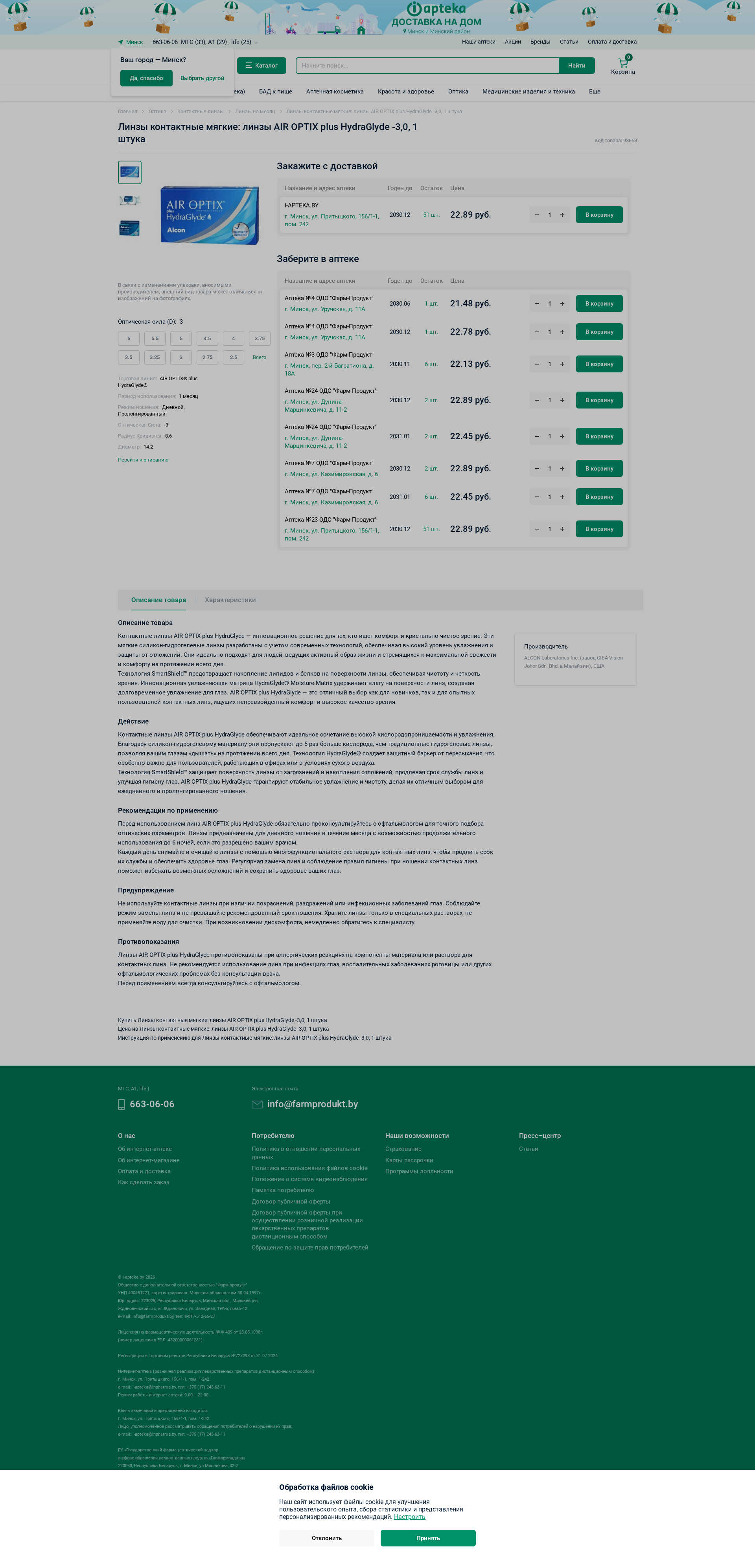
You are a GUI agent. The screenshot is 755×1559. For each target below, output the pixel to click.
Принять (428, 1538)
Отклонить (327, 1538)
